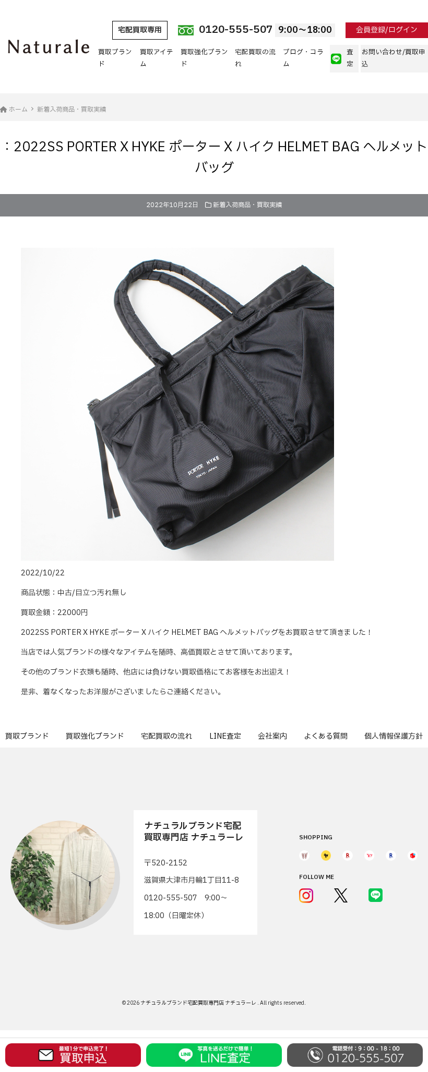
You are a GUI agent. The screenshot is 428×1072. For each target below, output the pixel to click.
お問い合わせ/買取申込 (393, 58)
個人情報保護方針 (393, 736)
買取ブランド (115, 58)
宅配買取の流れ (255, 58)
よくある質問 (326, 736)
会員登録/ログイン (387, 30)
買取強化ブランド (204, 58)
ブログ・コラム (303, 58)
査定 (350, 58)
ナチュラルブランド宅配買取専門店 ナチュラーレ (198, 1003)
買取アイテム (156, 58)
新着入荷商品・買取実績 (247, 205)
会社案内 (272, 736)
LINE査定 (225, 736)
